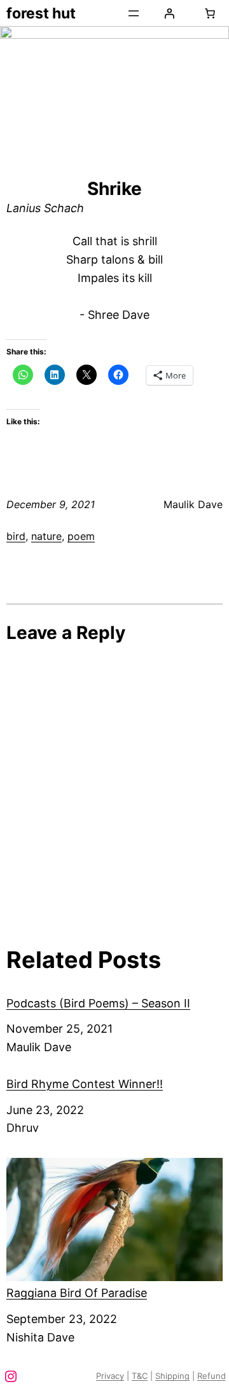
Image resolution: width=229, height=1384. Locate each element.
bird (15, 536)
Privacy (110, 1376)
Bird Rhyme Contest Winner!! (84, 1084)
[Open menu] (133, 13)
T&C (140, 1376)
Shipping (172, 1376)
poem (81, 536)
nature (46, 536)
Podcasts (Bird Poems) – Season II (98, 1003)
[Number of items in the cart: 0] (210, 13)
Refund (211, 1376)
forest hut (41, 13)
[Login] (169, 13)
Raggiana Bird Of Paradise (76, 1293)
